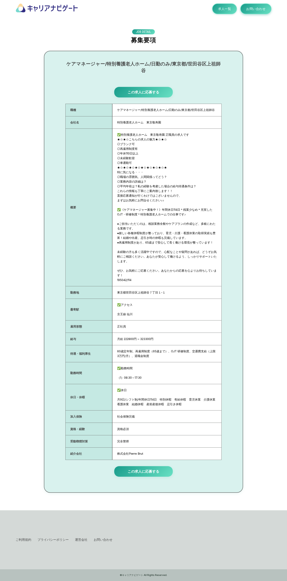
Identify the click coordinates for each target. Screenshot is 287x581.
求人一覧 (224, 9)
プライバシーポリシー (53, 540)
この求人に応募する (143, 92)
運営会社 (81, 540)
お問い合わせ (256, 9)
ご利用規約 (23, 540)
